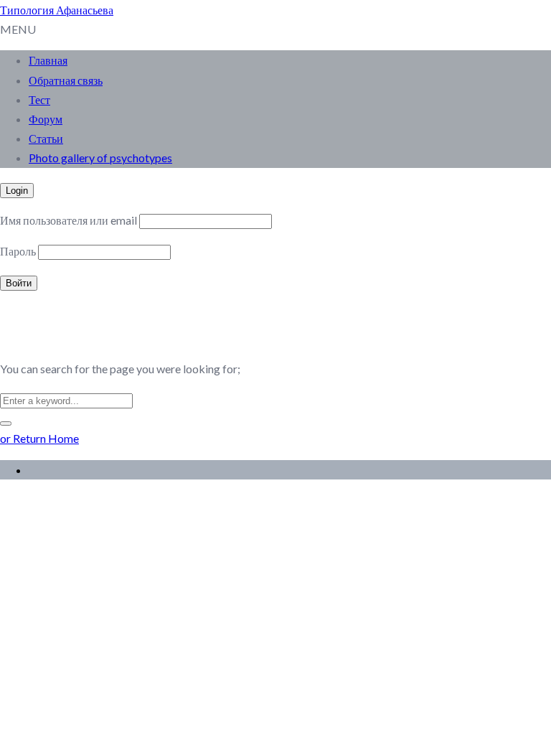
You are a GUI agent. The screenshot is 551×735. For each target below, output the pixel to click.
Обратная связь (66, 80)
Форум (45, 119)
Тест (39, 99)
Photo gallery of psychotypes (100, 157)
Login (17, 190)
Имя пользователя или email (68, 220)
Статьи (46, 138)
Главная (48, 60)
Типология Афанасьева (56, 10)
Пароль (18, 251)
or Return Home (39, 438)
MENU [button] (18, 29)
